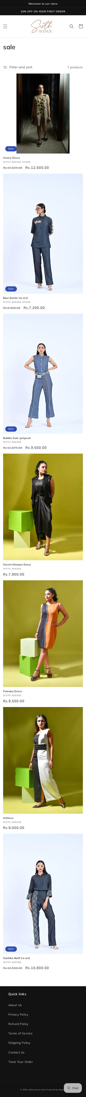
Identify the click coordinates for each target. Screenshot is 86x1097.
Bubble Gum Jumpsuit (17, 438)
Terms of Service (20, 1033)
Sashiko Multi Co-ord (16, 958)
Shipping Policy (19, 1043)
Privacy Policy (18, 1014)
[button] (5, 26)
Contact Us (16, 1052)
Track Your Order (20, 1062)
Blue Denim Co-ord (15, 297)
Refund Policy (18, 1024)
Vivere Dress (11, 157)
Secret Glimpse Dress (17, 564)
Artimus (8, 818)
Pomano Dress (12, 691)
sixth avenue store (37, 1090)
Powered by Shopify (56, 1090)
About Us (15, 1005)
